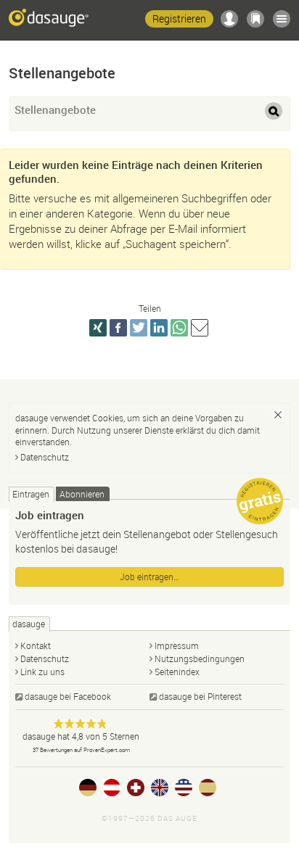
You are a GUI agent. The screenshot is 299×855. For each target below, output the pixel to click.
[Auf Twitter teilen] (138, 327)
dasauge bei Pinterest (200, 696)
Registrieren (179, 18)
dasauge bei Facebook (68, 696)
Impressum (177, 645)
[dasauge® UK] (159, 787)
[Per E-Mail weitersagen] (199, 327)
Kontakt (35, 645)
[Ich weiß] (278, 415)
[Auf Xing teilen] (98, 327)
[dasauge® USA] (183, 787)
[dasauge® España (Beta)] (207, 787)
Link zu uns (42, 671)
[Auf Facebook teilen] (118, 327)
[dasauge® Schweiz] (135, 787)
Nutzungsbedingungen (200, 658)
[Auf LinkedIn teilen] (159, 327)
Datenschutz (44, 457)
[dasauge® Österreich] (111, 787)
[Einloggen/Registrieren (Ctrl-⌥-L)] (229, 19)
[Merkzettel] (255, 19)
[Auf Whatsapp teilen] (179, 327)
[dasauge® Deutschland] (88, 787)
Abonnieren (82, 494)
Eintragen (30, 494)
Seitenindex (177, 671)
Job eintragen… (149, 576)
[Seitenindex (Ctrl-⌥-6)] (282, 19)
